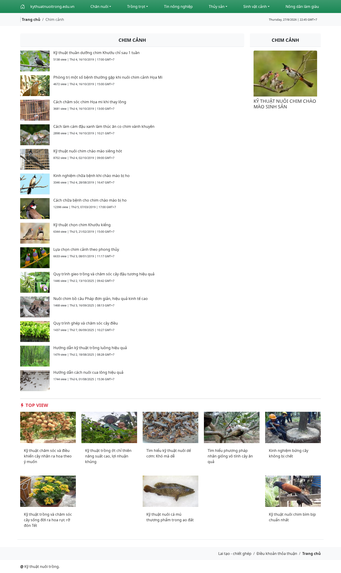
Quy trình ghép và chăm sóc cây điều (85, 323)
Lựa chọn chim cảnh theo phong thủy (86, 249)
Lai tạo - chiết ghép (234, 553)
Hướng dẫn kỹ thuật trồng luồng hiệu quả (90, 347)
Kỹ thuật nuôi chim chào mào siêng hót (87, 151)
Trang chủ (31, 19)
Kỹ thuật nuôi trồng (39, 566)
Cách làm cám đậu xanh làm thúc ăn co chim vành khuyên (103, 126)
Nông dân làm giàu (302, 6)
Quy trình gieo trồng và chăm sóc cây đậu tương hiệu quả (103, 274)
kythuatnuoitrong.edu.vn (52, 6)
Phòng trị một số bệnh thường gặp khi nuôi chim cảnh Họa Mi (107, 77)
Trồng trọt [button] (136, 6)
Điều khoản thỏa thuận (277, 553)
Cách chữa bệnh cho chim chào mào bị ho (90, 200)
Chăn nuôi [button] (99, 6)
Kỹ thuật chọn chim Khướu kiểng (82, 224)
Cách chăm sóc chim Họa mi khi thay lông (89, 101)
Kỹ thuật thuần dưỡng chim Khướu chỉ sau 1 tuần (96, 52)
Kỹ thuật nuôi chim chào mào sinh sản (285, 104)
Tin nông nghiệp (178, 6)
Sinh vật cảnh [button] (255, 6)
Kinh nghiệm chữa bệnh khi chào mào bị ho (91, 175)
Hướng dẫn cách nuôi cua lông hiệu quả (88, 372)
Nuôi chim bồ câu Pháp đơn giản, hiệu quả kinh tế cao (100, 298)
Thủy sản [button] (217, 6)
